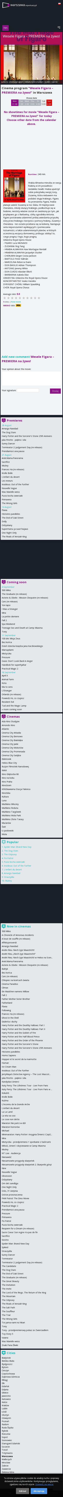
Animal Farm (8, 679)
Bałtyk (5, 968)
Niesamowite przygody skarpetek (18, 1160)
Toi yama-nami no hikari (13, 1322)
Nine (4, 1168)
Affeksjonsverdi (9, 942)
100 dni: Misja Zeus (11, 638)
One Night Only (9, 532)
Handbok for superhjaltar (14, 664)
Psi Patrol (8, 858)
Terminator (7, 1258)
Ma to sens (7, 686)
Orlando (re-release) (11, 694)
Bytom (5, 1367)
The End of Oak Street (12, 517)
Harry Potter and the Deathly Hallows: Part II (23, 1029)
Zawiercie (6, 1468)
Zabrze (5, 1465)
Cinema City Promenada (13, 751)
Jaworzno (6, 1395)
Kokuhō (5, 1093)
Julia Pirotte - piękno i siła (14, 439)
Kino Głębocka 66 (10, 774)
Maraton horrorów (11, 1127)
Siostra (5, 1239)
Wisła (4, 834)
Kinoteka (6, 793)
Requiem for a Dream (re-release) (18, 1228)
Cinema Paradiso (10, 984)
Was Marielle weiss (11, 491)
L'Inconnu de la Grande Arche (16, 1104)
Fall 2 (4, 620)
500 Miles (6, 590)
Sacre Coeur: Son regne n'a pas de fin (20, 1232)
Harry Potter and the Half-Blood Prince (21, 1036)
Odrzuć (22, 1491)
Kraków (5, 1405)
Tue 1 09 (21, 102)
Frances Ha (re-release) (13, 469)
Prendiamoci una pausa (13, 451)
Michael (5, 1130)
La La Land (7, 1111)
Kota (4, 683)
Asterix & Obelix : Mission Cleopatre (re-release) (25, 597)
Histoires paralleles (11, 514)
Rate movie (16, 302)
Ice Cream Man (9, 1066)
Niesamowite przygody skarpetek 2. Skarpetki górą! (27, 1164)
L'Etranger (7, 690)
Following (6, 1010)
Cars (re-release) (10, 601)
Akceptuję (39, 1491)
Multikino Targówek (11, 811)
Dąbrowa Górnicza (11, 1376)
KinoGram (6, 785)
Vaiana (5, 1337)
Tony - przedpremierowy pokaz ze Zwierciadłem (25, 1330)
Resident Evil (8, 701)
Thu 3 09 (32, 102)
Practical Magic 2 (10, 668)
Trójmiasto (7, 1453)
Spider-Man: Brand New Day (17, 846)
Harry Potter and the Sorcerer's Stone (20, 1044)
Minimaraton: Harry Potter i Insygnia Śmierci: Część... (27, 1134)
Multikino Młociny (10, 804)
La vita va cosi (8, 1115)
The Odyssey (10, 854)
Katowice (6, 1399)
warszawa (23, 5)
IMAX (4, 770)
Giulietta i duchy (9, 1021)
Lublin (4, 1408)
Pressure (6, 657)
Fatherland (7, 1002)
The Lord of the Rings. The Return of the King (24, 1292)
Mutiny (5, 465)
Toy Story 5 (7, 1333)
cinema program (16, 82)
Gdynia (5, 1389)
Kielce (4, 1402)
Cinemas (13, 717)
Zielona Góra (8, 1472)
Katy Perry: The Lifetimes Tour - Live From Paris (25, 1085)
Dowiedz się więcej (44, 1484)
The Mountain (8, 1296)
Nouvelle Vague (9, 488)
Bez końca (7, 642)
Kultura (5, 796)
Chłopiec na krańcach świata (15, 980)
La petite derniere (10, 616)
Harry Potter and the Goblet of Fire (19, 1032)
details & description (34, 82)
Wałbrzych (7, 1459)
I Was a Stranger (10, 609)
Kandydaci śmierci (10, 1081)
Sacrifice (6, 462)
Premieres (14, 420)
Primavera (6, 499)
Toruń (5, 1449)
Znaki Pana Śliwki (10, 1345)
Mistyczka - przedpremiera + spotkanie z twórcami (26, 1142)
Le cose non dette (10, 1119)
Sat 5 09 (44, 102)
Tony (4, 631)
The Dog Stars (9, 432)
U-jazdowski (7, 830)
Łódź (4, 1411)
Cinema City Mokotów (12, 747)
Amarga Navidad (10, 428)
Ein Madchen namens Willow (15, 991)
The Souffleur (8, 1311)
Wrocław (6, 1462)
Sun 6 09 (49, 102)
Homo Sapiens (9, 1055)
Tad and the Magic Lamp (14, 705)
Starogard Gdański (11, 1443)
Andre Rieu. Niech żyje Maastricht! (18, 950)
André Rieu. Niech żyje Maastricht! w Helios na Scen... (27, 957)
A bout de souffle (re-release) (16, 938)
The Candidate (9, 1266)
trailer (47, 82)
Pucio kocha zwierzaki (12, 495)
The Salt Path (8, 1307)
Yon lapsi (6, 605)
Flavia (4, 510)
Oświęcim (6, 1418)
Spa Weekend (8, 624)
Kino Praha (7, 781)
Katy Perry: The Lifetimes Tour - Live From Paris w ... (27, 1089)
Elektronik (6, 759)
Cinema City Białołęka (12, 740)
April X (5, 675)
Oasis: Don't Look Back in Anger (17, 661)
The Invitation (8, 1284)
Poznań (5, 1421)
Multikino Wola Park (11, 815)
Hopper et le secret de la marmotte (19, 1059)
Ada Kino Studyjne (10, 721)
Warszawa (7, 1456)
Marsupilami (7, 649)
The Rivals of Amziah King (14, 536)
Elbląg (5, 1380)
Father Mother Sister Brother (16, 999)
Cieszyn (5, 1370)
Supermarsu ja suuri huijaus (15, 529)
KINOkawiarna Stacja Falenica (16, 789)
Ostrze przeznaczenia (12, 1194)
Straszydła (9, 877)
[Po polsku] (59, 4)
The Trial (6, 1315)
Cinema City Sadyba (11, 755)
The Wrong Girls (9, 503)
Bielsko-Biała (8, 1360)
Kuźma (5, 1100)
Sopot (5, 1437)
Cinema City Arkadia (11, 732)
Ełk (3, 1383)
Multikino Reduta (10, 808)
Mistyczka (6, 653)
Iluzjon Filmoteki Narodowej (15, 766)
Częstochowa (8, 1373)
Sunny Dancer (8, 443)
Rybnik (5, 1430)
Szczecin (6, 1446)
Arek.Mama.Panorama (12, 458)
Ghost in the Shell (10, 1017)
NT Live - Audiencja (11, 1153)
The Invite (6, 1288)
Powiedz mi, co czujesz (13, 698)
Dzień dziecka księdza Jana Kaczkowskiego (22, 646)
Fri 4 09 (38, 102)
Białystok (6, 1357)
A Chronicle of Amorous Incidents (18, 935)
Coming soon (17, 582)
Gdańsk (5, 1386)
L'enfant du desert (11, 476)
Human (5, 1062)
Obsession (7, 1175)
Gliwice (5, 1392)
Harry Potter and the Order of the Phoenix (22, 1040)
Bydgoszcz (7, 1364)
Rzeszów (6, 1433)
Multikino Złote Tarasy (13, 819)
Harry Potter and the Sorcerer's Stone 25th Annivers (27, 436)
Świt (4, 826)
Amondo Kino (8, 725)
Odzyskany (7, 525)
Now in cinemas (19, 926)
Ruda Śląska (7, 1427)
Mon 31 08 (14, 102)
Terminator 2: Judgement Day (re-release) (22, 447)
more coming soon (13, 709)
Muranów (6, 823)
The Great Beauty (10, 1281)
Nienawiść (6, 1157)
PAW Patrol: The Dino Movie (15, 1198)
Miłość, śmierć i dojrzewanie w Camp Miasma (24, 1145)
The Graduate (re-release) (14, 594)
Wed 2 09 (27, 102)
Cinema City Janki (10, 744)
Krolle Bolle (7, 473)
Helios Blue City (9, 762)
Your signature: (9, 390)
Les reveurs (7, 480)
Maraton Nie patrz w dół (14, 1123)
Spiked (5, 1247)
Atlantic (5, 728)
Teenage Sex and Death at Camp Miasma (22, 627)
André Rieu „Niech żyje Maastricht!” (19, 953)
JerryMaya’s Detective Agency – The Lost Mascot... (26, 1074)
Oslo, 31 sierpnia (10, 1190)
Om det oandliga (10, 1183)
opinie (55, 82)
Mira (4, 612)
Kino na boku (8, 777)
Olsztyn (5, 1415)
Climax (5, 987)
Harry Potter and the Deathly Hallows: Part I (23, 1025)
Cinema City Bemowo (12, 736)
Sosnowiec (7, 1440)
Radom (5, 1424)
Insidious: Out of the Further (15, 484)
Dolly (4, 521)
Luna (4, 800)
